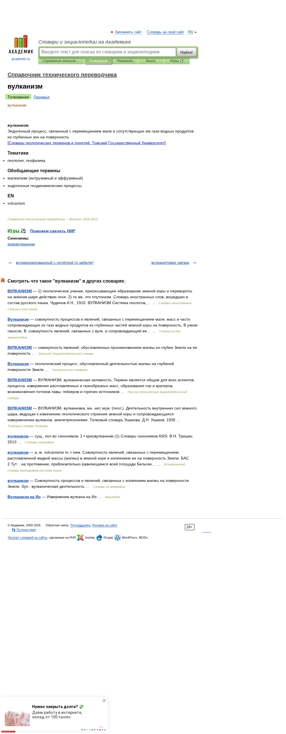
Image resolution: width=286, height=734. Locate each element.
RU (190, 32)
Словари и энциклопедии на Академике (84, 42)
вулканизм (18, 436)
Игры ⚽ (177, 61)
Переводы (125, 61)
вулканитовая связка (170, 262)
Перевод (41, 97)
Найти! (186, 52)
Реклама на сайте (104, 525)
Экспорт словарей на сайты (27, 537)
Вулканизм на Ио (24, 496)
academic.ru (20, 59)
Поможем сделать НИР (52, 231)
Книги (151, 61)
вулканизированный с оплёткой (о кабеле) (55, 262)
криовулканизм (21, 244)
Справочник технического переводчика (61, 61)
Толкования (98, 61)
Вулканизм (18, 319)
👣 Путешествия (24, 529)
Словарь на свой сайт (165, 32)
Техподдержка (80, 525)
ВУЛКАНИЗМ (20, 291)
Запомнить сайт (128, 32)
